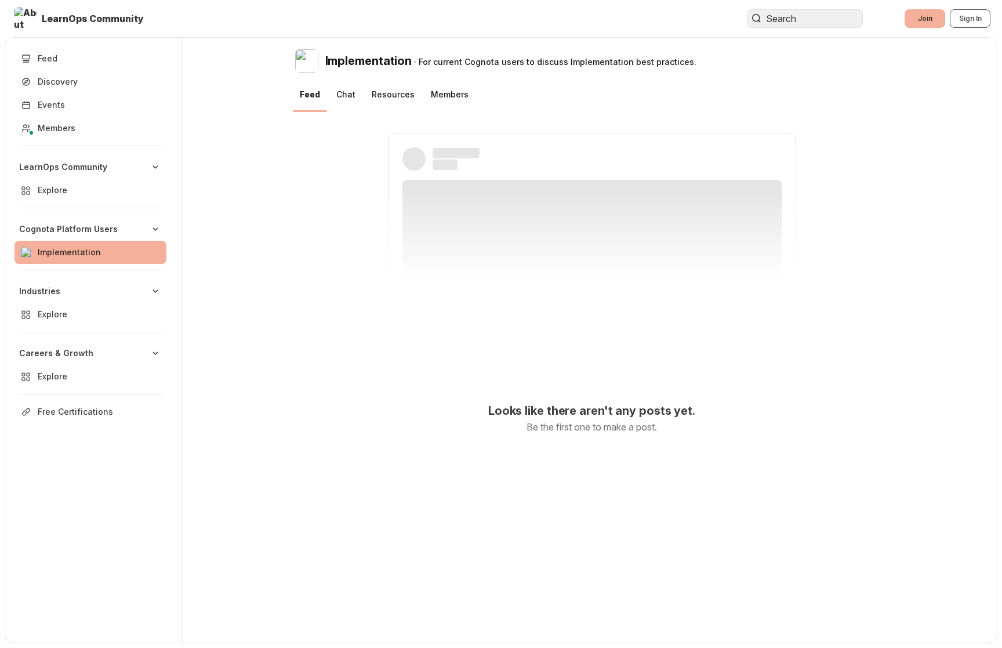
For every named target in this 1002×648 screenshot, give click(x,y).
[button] (80, 18)
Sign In (970, 18)
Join (925, 18)
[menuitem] (90, 178)
